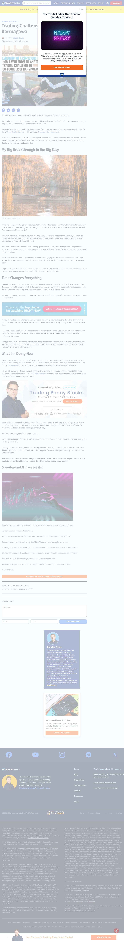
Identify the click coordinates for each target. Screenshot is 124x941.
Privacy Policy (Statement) (41, 922)
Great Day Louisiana (15, 132)
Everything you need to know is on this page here (44, 576)
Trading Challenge (38, 374)
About (76, 801)
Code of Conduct (84, 922)
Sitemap (99, 926)
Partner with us (94, 813)
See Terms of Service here (38, 838)
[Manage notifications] (116, 930)
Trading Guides (80, 785)
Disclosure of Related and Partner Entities (82, 926)
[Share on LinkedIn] (13, 110)
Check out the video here (48, 132)
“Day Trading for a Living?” (45, 885)
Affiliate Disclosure (110, 922)
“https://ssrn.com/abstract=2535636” (80, 902)
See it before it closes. (94, 9)
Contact (119, 813)
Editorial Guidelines (97, 922)
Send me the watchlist (62, 733)
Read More (51, 685)
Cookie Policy (63, 926)
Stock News (79, 780)
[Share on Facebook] (3, 110)
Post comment (73, 621)
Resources (78, 796)
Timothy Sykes (18, 38)
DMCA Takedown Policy (29, 926)
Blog (76, 775)
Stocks (77, 791)
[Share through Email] (18, 110)
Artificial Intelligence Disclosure (47, 926)
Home (82, 813)
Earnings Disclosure (57, 922)
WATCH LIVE (117, 3)
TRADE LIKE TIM (104, 937)
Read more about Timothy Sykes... (34, 788)
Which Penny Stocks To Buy (105, 783)
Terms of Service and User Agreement (19, 922)
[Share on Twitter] (8, 110)
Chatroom (108, 813)
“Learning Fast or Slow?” (36, 864)
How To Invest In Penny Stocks (106, 788)
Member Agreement (71, 922)
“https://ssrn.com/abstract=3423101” (80, 910)
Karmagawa (12, 365)
